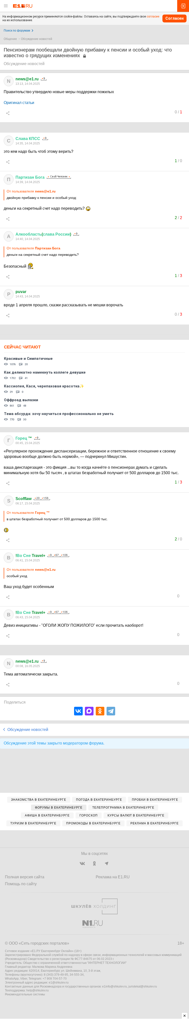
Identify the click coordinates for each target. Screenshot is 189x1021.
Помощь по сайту (21, 884)
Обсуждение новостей (36, 39)
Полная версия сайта (24, 877)
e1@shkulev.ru (59, 982)
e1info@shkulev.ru (114, 986)
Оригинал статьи (19, 103)
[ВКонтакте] (78, 711)
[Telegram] (111, 711)
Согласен (174, 18)
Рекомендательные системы (25, 994)
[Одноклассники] (100, 711)
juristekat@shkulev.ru (142, 986)
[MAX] (89, 711)
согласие (153, 16)
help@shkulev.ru (37, 990)
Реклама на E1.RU (113, 877)
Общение (10, 39)
